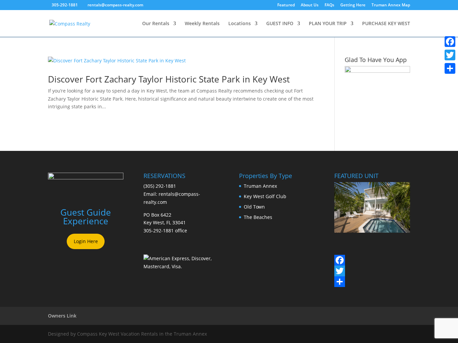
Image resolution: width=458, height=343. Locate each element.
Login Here (86, 241)
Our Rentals (155, 23)
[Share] (339, 281)
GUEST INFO (279, 23)
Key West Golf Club (265, 196)
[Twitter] (339, 271)
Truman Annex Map (390, 5)
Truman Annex (260, 186)
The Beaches (258, 217)
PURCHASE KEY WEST (386, 23)
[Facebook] (339, 260)
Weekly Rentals (202, 23)
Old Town (254, 207)
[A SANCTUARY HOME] (372, 231)
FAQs (329, 5)
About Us (310, 5)
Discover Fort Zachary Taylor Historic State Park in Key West (169, 79)
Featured (286, 5)
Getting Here (352, 5)
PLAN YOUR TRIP (328, 23)
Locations (239, 23)
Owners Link (62, 315)
